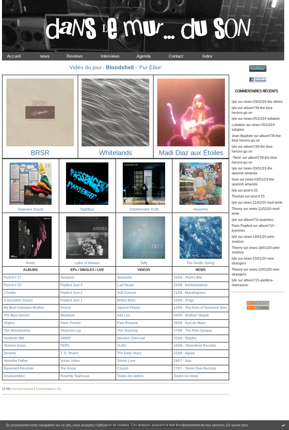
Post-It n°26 (12, 285)
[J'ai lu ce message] (283, 425)
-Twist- (237, 158)
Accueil (18, 56)
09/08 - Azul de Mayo (190, 323)
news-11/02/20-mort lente (263, 203)
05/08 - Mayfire (185, 338)
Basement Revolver (19, 368)
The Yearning (127, 331)
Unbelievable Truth (144, 209)
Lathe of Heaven (87, 263)
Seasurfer (124, 277)
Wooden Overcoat (131, 338)
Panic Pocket (70, 323)
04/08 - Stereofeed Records (195, 346)
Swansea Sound (30, 209)
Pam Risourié (127, 323)
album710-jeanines (258, 220)
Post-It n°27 (12, 277)
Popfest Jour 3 (71, 285)
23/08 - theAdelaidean (191, 285)
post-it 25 (251, 190)
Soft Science (126, 293)
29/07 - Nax (182, 361)
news (49, 56)
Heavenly (200, 209)
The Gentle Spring (200, 263)
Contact (180, 56)
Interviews (114, 56)
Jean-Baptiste (242, 136)
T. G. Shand (69, 353)
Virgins (9, 323)
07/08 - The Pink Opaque (193, 331)
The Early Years (129, 353)
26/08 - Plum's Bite (188, 277)
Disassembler (14, 376)
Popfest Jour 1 (71, 300)
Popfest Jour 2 (71, 293)
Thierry (237, 209)
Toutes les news (186, 376)
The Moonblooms (17, 331)
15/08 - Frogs (184, 300)
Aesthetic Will (14, 338)
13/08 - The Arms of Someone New (200, 308)
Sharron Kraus (15, 346)
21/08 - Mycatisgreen (190, 293)
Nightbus (87, 209)
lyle (234, 102)
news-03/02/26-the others (263, 102)
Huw (235, 179)
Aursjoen (67, 277)
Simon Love (126, 361)
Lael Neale (125, 285)
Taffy (143, 263)
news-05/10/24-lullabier (262, 119)
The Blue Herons (17, 315)
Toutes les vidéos (130, 376)
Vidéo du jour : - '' (115, 67)
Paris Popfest (242, 226)
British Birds (126, 300)
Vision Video (70, 361)
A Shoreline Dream (18, 300)
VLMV (121, 346)
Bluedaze (67, 315)
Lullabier (238, 125)
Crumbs (10, 293)
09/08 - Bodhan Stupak (191, 315)
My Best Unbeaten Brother (24, 308)
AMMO (65, 338)
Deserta (10, 353)
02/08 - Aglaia (184, 353)
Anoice (65, 308)
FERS (64, 346)
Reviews (80, 56)
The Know (68, 368)
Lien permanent (22, 388)
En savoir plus (237, 425)
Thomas (238, 196)
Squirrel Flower (129, 308)
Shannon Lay (70, 331)
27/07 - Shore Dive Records (195, 368)
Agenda (149, 56)
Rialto (30, 263)
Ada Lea (123, 315)
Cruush (122, 368)
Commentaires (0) (48, 388)
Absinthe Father (16, 361)
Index (212, 56)
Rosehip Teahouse (74, 376)
